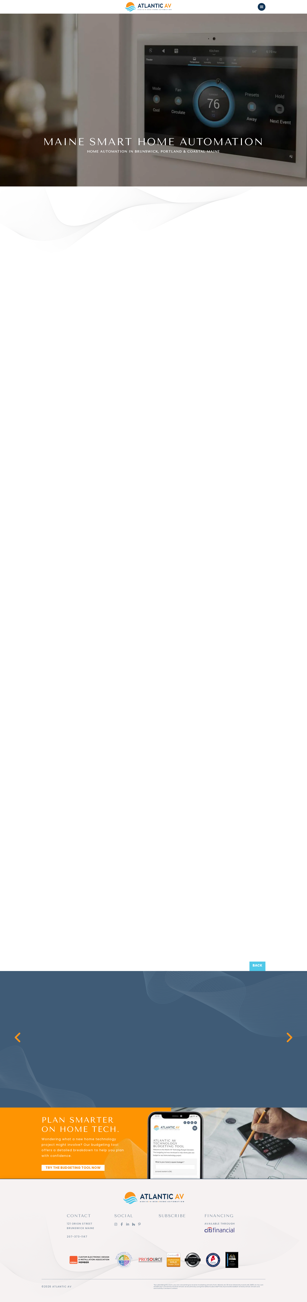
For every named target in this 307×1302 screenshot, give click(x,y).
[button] (261, 7)
